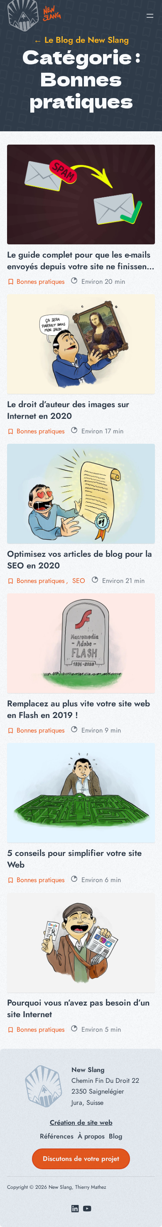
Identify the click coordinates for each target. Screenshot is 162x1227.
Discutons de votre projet (81, 1158)
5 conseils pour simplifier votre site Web (74, 858)
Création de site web (81, 1122)
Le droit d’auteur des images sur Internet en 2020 (68, 410)
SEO (78, 580)
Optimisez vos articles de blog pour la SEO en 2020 (79, 559)
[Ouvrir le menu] (150, 16)
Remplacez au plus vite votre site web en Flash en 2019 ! (78, 709)
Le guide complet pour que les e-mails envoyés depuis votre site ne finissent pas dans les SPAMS (78, 260)
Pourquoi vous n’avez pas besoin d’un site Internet (78, 1008)
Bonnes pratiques (40, 281)
